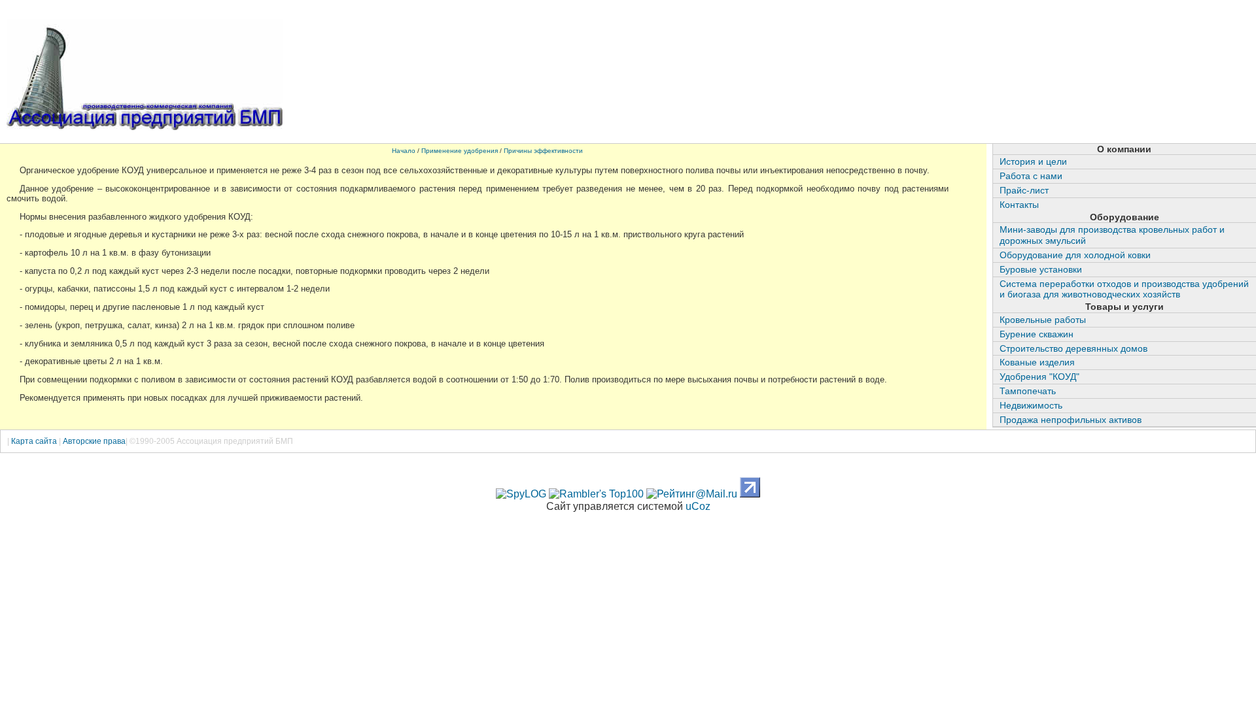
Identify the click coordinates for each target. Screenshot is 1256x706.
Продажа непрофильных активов (1071, 419)
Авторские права (94, 441)
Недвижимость (1031, 405)
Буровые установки (1041, 269)
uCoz (698, 506)
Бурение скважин (1036, 334)
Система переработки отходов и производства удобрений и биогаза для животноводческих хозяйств (1124, 289)
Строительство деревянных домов (1073, 348)
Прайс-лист (1024, 190)
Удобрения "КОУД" (1039, 376)
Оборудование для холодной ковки (1075, 255)
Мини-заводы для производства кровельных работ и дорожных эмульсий (1112, 235)
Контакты (1019, 204)
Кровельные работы (1043, 319)
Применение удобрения (459, 150)
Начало (403, 150)
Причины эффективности (543, 150)
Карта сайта (35, 441)
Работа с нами (1031, 176)
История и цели (1033, 161)
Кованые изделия (1037, 362)
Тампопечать (1028, 391)
